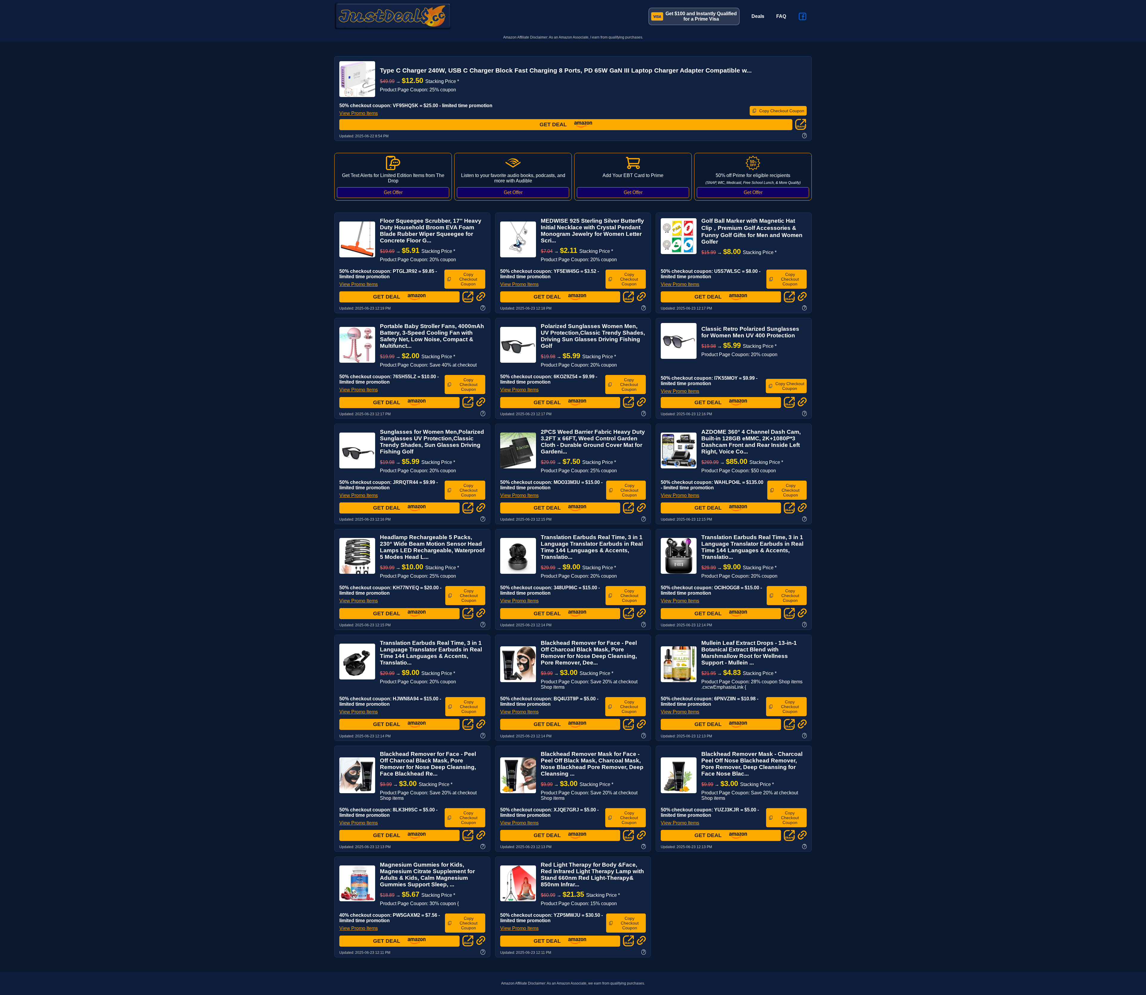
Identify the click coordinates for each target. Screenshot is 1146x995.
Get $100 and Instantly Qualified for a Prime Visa (701, 16)
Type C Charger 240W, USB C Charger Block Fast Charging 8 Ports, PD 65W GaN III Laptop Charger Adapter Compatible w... (566, 70)
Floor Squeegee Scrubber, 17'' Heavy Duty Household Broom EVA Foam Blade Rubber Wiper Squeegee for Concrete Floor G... (430, 231)
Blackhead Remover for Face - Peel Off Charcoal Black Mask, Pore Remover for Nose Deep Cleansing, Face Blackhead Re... (428, 764)
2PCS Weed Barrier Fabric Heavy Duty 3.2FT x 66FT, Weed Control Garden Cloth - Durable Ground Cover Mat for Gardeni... (593, 442)
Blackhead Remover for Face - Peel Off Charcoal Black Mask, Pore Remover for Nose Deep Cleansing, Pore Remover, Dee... (589, 653)
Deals (757, 16)
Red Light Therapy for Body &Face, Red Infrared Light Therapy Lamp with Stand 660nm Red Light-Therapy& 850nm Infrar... (592, 875)
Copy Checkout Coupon (781, 110)
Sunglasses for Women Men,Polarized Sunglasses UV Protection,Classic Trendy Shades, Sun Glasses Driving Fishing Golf (432, 442)
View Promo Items (358, 113)
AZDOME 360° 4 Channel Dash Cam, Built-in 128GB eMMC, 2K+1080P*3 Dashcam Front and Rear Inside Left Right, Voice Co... (751, 442)
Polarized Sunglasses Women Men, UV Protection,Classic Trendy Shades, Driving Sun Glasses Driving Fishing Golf (593, 336)
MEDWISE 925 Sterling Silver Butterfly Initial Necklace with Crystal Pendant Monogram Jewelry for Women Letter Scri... (592, 231)
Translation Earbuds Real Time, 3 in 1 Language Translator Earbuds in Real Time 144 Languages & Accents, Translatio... (592, 547)
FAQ (781, 16)
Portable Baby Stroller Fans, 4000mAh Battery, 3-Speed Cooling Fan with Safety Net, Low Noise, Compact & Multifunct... (432, 336)
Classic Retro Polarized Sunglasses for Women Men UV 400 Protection (750, 332)
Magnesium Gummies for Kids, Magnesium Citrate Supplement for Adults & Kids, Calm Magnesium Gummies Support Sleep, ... (427, 875)
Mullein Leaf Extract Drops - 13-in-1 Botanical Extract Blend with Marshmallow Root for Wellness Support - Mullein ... (749, 653)
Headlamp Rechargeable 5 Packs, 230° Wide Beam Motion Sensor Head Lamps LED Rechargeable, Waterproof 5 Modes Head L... (432, 547)
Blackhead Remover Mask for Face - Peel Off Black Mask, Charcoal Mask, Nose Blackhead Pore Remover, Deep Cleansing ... (592, 764)
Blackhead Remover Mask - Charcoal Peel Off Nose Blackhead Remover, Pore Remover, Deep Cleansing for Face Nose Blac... (751, 764)
